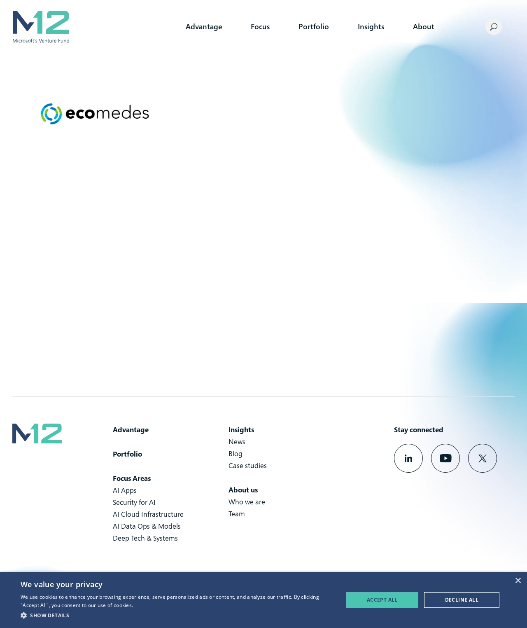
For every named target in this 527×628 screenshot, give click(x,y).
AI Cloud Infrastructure (148, 514)
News (237, 441)
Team (237, 513)
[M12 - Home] (40, 27)
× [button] (518, 581)
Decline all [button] (461, 599)
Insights (371, 26)
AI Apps (125, 490)
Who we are (247, 501)
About (423, 26)
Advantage (204, 26)
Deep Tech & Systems (145, 538)
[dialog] (263, 600)
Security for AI (134, 502)
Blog (236, 453)
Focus (260, 26)
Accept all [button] (382, 599)
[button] (177, 615)
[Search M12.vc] (493, 27)
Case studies (248, 465)
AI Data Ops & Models (147, 526)
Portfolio (313, 26)
